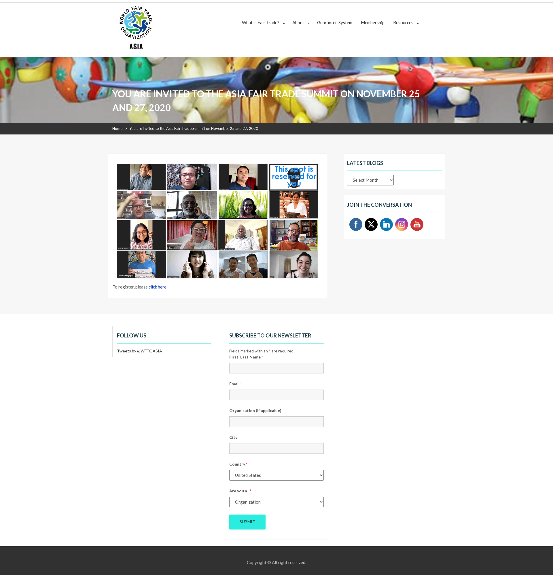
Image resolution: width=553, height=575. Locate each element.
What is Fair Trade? (260, 22)
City (233, 437)
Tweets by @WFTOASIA (139, 350)
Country (238, 464)
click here (157, 286)
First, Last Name (246, 356)
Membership (373, 22)
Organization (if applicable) (255, 410)
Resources (403, 22)
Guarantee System (334, 22)
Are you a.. (240, 490)
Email (235, 383)
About (298, 22)
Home (117, 128)
